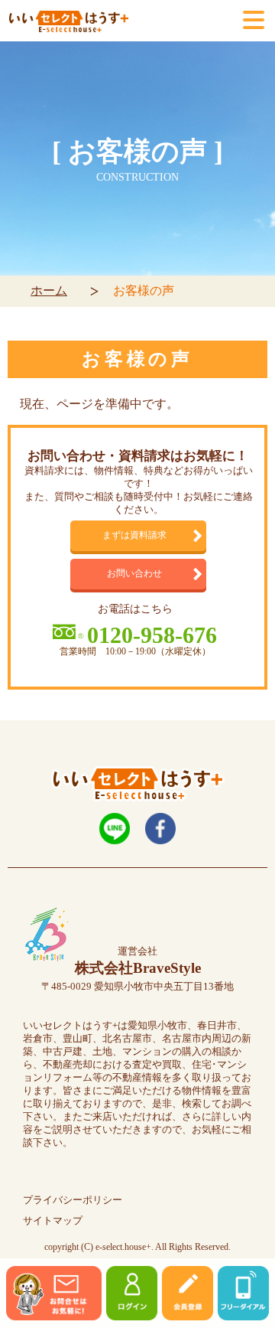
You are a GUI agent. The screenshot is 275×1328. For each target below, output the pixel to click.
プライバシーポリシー (72, 1200)
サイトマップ (52, 1220)
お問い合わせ (134, 574)
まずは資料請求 (134, 535)
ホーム (49, 290)
